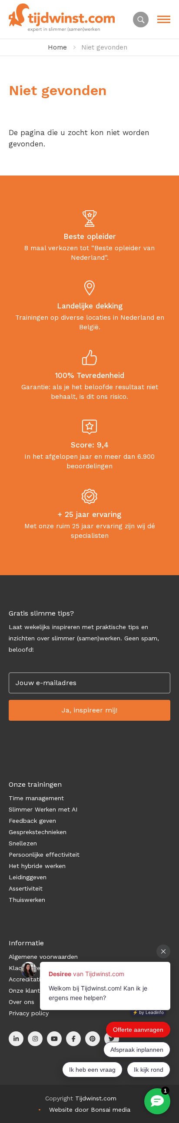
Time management (36, 798)
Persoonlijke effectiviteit (44, 854)
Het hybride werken (37, 865)
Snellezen (23, 843)
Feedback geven (32, 820)
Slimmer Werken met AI (43, 809)
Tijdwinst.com (95, 1098)
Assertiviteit (26, 888)
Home (57, 47)
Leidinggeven (27, 877)
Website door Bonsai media (89, 1109)
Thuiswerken (27, 899)
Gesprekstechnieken (37, 831)
